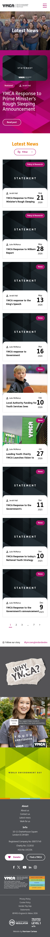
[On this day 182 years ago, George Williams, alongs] (25, 672)
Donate (17, 857)
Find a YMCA (36, 857)
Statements (25, 910)
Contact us (25, 814)
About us (25, 810)
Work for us (25, 821)
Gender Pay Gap (25, 906)
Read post (12, 122)
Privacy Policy (25, 899)
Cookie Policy (25, 902)
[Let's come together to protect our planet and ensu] (25, 772)
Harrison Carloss (30, 931)
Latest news (25, 817)
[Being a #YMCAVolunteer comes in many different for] (25, 722)
